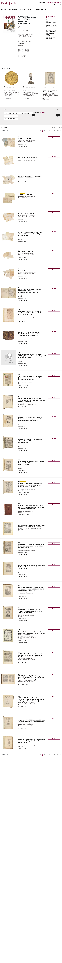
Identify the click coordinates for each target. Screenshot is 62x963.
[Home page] (8, 3)
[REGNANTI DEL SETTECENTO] (8, 160)
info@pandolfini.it (21, 56)
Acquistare (56, 4)
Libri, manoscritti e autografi (51, 38)
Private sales (44, 4)
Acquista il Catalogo (52, 25)
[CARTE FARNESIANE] (8, 142)
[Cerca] (60, 4)
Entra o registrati (52, 16)
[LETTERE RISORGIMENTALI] (8, 217)
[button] (11, 113)
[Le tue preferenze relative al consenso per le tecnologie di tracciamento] (60, 961)
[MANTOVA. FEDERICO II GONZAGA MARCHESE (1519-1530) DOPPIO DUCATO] (11, 78)
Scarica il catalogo (51, 22)
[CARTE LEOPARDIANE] (8, 198)
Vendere (50, 4)
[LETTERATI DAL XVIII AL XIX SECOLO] (8, 179)
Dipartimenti (26, 4)
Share (43, 2)
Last (61, 130)
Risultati (49, 21)
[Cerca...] (58, 110)
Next (58, 130)
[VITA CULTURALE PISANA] (8, 255)
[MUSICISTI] (8, 274)
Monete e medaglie (51, 31)
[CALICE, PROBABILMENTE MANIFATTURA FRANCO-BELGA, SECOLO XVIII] (31, 78)
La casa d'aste (36, 4)
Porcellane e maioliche (50, 34)
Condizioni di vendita (52, 26)
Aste (31, 4)
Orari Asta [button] (21, 43)
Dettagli (54, 137)
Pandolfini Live (57, 2)
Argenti (48, 35)
